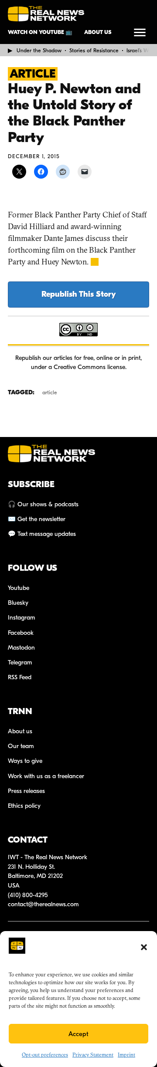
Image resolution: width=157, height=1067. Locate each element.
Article (33, 74)
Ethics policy (24, 806)
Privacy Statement (92, 1054)
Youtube (18, 588)
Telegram (20, 662)
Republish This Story (78, 294)
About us (98, 32)
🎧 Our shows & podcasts (43, 504)
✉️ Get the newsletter (36, 519)
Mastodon (21, 647)
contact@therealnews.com (43, 904)
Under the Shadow (39, 50)
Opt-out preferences (45, 1054)
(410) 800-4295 (28, 895)
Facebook (21, 633)
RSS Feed (19, 677)
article (49, 393)
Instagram (21, 617)
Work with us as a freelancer (46, 776)
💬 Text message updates (42, 534)
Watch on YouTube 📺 (40, 32)
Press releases (26, 791)
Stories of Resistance (94, 50)
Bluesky (18, 602)
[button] (144, 947)
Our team (21, 746)
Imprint (126, 1054)
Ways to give (25, 761)
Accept (78, 1034)
